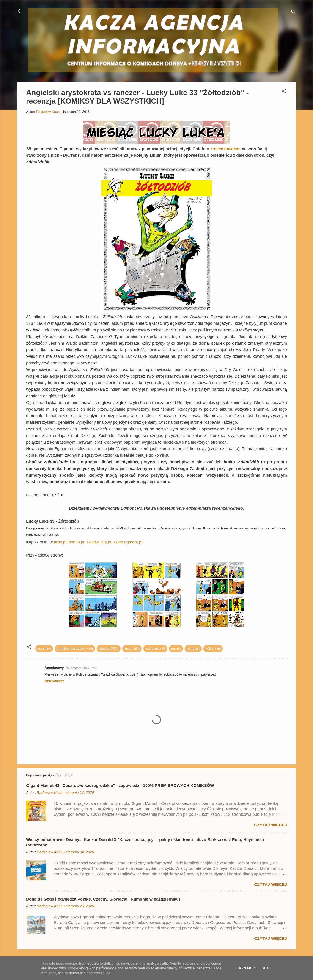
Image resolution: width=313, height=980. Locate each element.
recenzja (193, 648)
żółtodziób (213, 648)
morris (176, 648)
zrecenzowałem (226, 149)
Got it (267, 968)
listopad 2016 (108, 648)
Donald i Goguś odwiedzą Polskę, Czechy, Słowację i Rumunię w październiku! (103, 899)
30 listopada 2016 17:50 (81, 668)
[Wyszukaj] (293, 12)
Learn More (246, 968)
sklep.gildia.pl (98, 542)
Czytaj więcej (270, 825)
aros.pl (60, 542)
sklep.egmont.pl (127, 542)
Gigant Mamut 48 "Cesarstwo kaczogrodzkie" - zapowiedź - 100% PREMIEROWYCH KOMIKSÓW (120, 785)
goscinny (44, 648)
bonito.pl (76, 542)
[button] (284, 92)
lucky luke (132, 648)
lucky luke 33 (155, 648)
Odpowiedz (54, 681)
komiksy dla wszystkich (75, 648)
